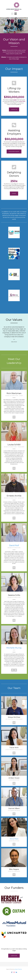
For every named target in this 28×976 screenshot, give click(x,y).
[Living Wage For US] (14, 6)
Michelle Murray (14, 648)
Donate (14, 193)
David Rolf (14, 545)
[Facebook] (12, 972)
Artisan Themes (18, 969)
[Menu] (15, 13)
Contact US (14, 109)
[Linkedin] (16, 972)
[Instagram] (14, 972)
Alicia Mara (14, 839)
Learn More (14, 955)
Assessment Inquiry (14, 151)
